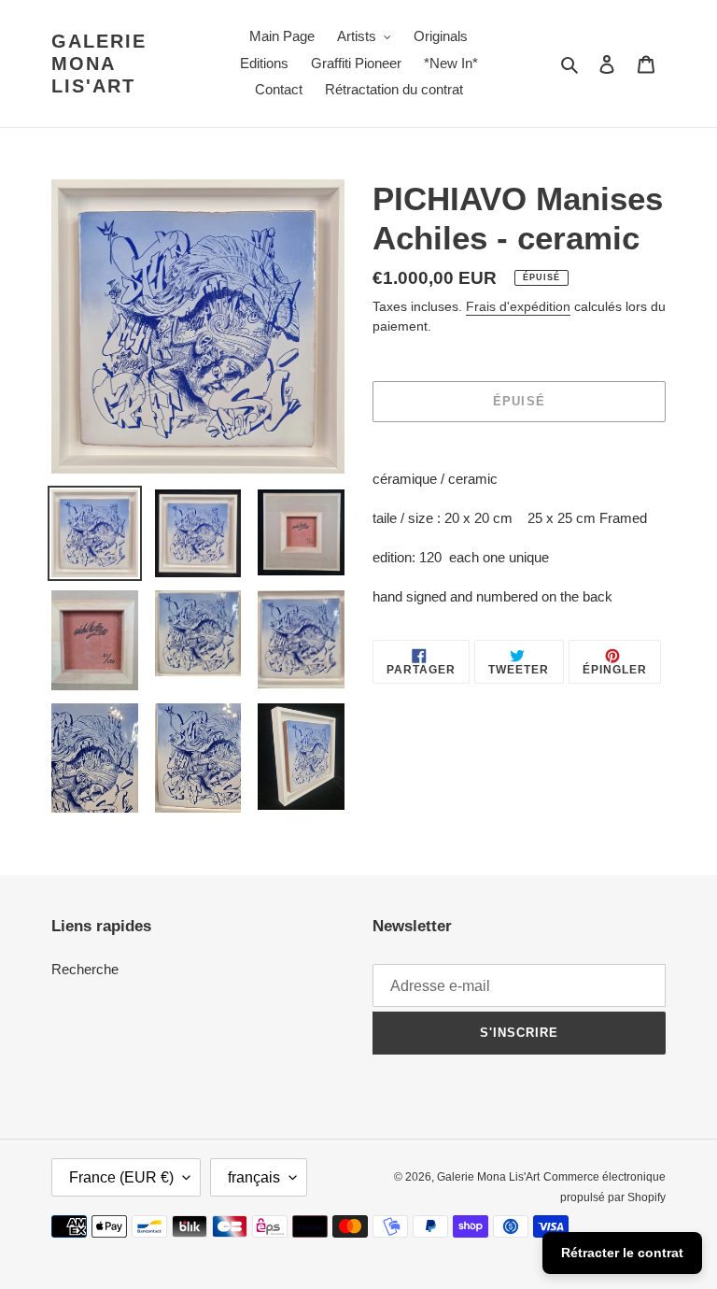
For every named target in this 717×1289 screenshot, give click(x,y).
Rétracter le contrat (622, 1252)
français (254, 1177)
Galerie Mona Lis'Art (99, 63)
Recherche (85, 969)
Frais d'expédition (518, 306)
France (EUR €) (121, 1177)
